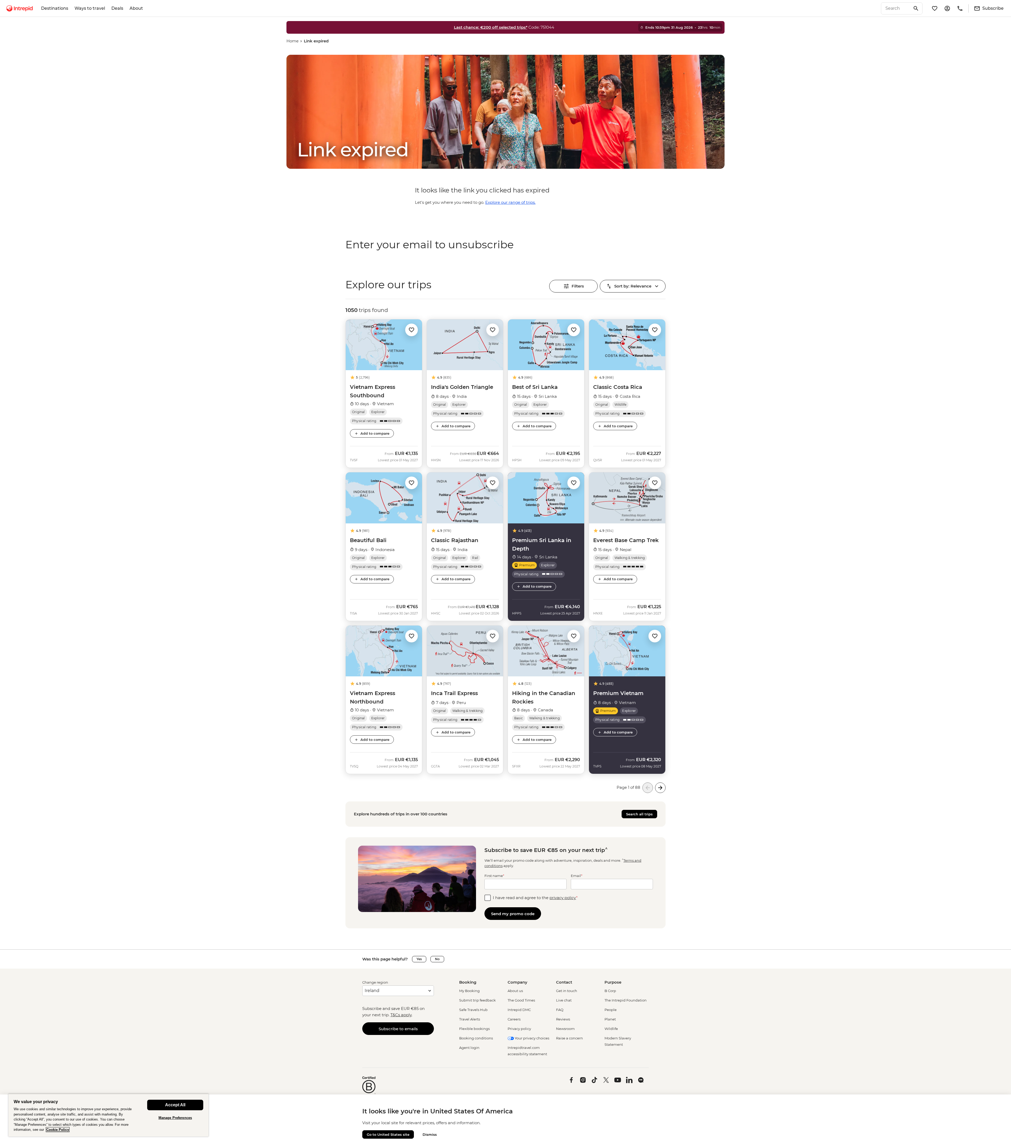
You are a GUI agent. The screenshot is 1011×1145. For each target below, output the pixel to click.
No (437, 959)
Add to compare (374, 433)
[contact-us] (960, 8)
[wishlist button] (411, 330)
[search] (896, 8)
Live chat (564, 1000)
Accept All (175, 1105)
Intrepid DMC (519, 1010)
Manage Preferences (175, 1118)
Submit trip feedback (477, 1000)
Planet (610, 1019)
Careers (514, 1019)
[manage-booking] (947, 8)
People (610, 1010)
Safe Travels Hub (473, 1010)
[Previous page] (647, 787)
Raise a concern (569, 1038)
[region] (108, 1115)
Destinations (54, 8)
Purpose (612, 982)
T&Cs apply (401, 1014)
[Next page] (660, 787)
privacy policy (562, 897)
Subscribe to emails (398, 1028)
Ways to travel (90, 8)
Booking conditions (476, 1038)
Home (292, 40)
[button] (411, 329)
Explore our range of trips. (510, 202)
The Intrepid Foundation (625, 1000)
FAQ (559, 1010)
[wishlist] (934, 8)
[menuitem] (19, 8)
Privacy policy (519, 1029)
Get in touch (566, 991)
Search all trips (639, 814)
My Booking (469, 991)
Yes (419, 959)
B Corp (610, 991)
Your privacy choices (531, 1038)
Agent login (469, 1047)
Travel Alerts (469, 1019)
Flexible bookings (474, 1029)
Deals (117, 8)
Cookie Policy (57, 1130)
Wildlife (611, 1029)
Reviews (563, 1019)
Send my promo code (512, 913)
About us (515, 991)
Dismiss (430, 1134)
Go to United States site (388, 1134)
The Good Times (521, 1000)
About (136, 8)
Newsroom (565, 1029)
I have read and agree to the (535, 897)
